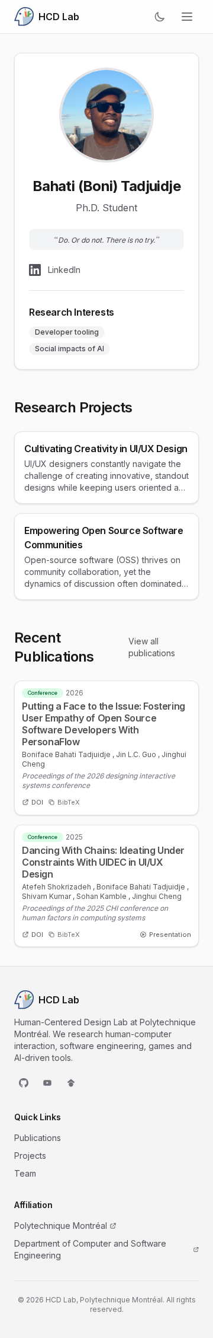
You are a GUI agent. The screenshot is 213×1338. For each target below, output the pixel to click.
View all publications (151, 647)
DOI (37, 802)
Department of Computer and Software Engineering (90, 1249)
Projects (30, 1156)
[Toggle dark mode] (159, 16)
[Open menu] (187, 16)
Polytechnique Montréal (60, 1226)
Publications (37, 1138)
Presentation (170, 934)
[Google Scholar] (71, 1082)
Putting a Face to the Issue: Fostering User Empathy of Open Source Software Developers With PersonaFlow (103, 724)
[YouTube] (47, 1082)
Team (25, 1173)
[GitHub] (23, 1082)
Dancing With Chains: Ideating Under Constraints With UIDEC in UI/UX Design (103, 862)
